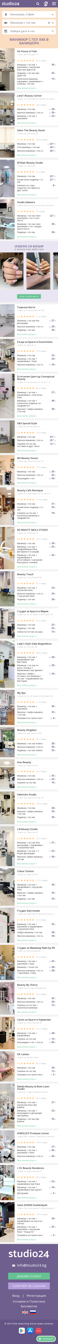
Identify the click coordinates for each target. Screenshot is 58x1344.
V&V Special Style (27, 423)
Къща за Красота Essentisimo (34, 342)
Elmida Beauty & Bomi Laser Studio (33, 1087)
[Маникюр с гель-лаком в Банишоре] (33, 1312)
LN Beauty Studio (27, 829)
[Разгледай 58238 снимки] (29, 271)
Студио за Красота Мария (32, 611)
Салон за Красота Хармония (34, 1019)
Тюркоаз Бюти (26, 307)
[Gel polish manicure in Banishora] (25, 1312)
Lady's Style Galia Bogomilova (34, 644)
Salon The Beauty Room (31, 130)
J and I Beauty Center (29, 96)
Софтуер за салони (29, 1286)
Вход (15, 1295)
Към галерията (29, 296)
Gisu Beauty (24, 762)
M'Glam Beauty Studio (30, 163)
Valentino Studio (26, 794)
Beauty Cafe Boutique (30, 490)
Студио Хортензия (28, 911)
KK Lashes (23, 1054)
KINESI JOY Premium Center (33, 1133)
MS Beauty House (27, 458)
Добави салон (29, 1276)
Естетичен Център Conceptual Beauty (35, 377)
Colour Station (25, 871)
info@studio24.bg (31, 1265)
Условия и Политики (29, 1301)
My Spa (21, 693)
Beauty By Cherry (27, 985)
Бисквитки (29, 1306)
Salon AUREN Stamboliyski (32, 1205)
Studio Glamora (26, 202)
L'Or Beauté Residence (30, 1168)
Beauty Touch (25, 574)
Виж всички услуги (26, 88)
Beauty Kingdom (26, 730)
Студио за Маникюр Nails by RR (36, 948)
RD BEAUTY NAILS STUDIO (32, 530)
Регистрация (36, 1295)
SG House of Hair (27, 51)
